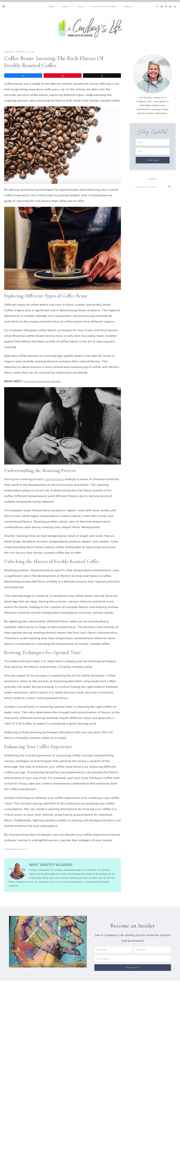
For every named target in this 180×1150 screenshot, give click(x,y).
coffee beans (54, 479)
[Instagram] (170, 3)
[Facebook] (158, 3)
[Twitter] (162, 3)
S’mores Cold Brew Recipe (42, 381)
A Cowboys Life (90, 27)
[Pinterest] (166, 3)
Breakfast (9, 52)
